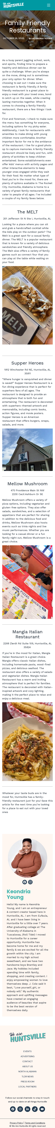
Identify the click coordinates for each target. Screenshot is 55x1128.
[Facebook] (13, 1109)
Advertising (27, 1056)
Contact (27, 1061)
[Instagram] (20, 1109)
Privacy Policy (16, 1123)
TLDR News (28, 1076)
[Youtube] (42, 1109)
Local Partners (27, 1086)
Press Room (27, 1081)
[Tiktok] (35, 1109)
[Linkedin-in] (27, 1109)
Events (27, 1051)
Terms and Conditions (35, 1123)
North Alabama (27, 1071)
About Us (27, 1066)
